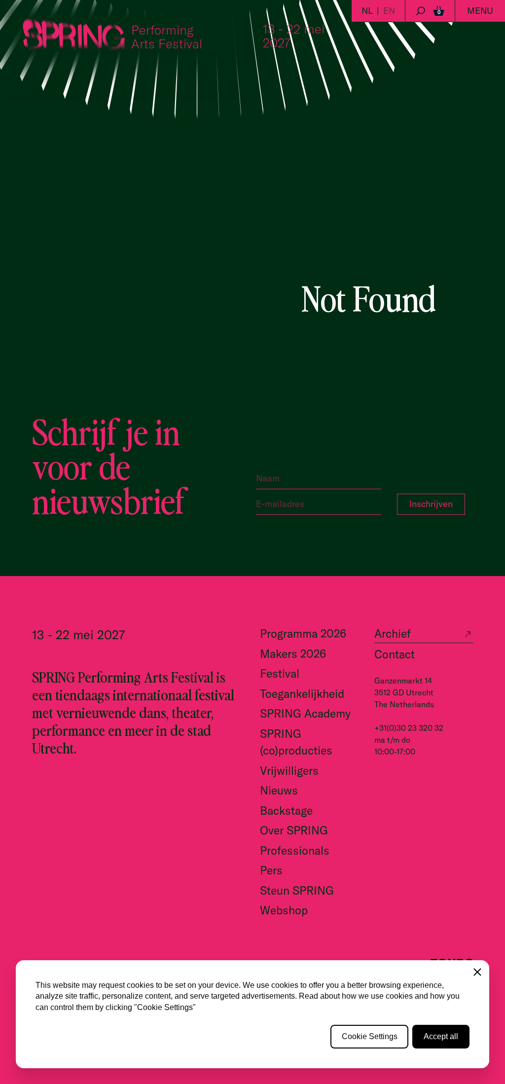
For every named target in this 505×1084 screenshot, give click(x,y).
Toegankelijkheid (302, 694)
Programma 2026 (303, 633)
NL (367, 10)
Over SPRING (294, 830)
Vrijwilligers (289, 770)
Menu (480, 10)
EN (389, 10)
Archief (392, 633)
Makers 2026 (293, 654)
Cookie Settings (369, 1036)
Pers (271, 870)
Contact (394, 654)
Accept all (441, 1036)
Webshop (284, 910)
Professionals (294, 850)
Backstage (286, 810)
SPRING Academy (305, 713)
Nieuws (279, 790)
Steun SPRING (297, 890)
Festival (279, 673)
